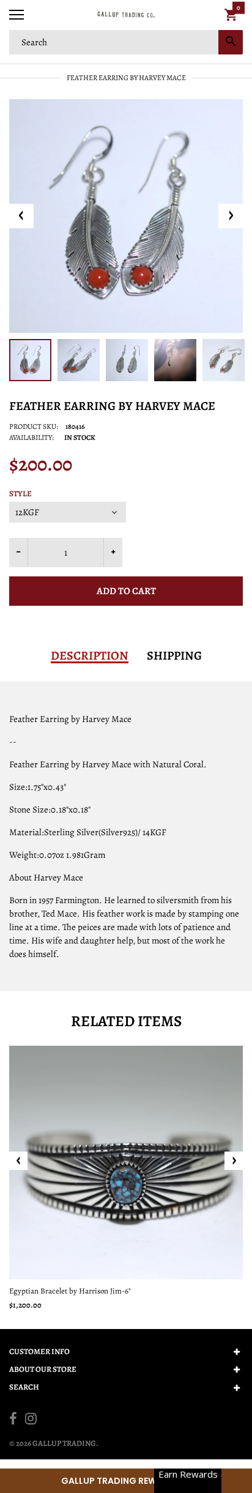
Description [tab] (89, 656)
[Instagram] (31, 1420)
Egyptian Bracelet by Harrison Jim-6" (70, 1291)
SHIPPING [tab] (174, 656)
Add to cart (126, 591)
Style (20, 494)
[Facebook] (13, 1420)
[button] (126, 1481)
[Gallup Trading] (126, 15)
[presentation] (18, 1161)
